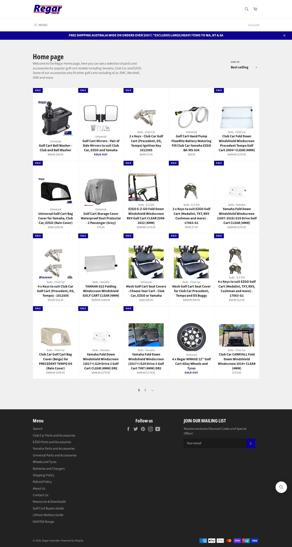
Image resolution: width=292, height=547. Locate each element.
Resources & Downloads (49, 501)
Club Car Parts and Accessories (54, 435)
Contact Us (40, 495)
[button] (281, 487)
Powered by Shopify (72, 540)
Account (253, 25)
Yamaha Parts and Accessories (54, 448)
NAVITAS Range (43, 521)
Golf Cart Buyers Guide (48, 508)
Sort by (235, 62)
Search (38, 428)
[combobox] (246, 9)
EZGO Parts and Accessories (52, 442)
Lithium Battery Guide (48, 515)
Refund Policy (42, 481)
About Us (39, 488)
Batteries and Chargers (49, 468)
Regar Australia (50, 540)
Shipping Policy (43, 475)
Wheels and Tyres (44, 462)
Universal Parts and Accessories (54, 455)
